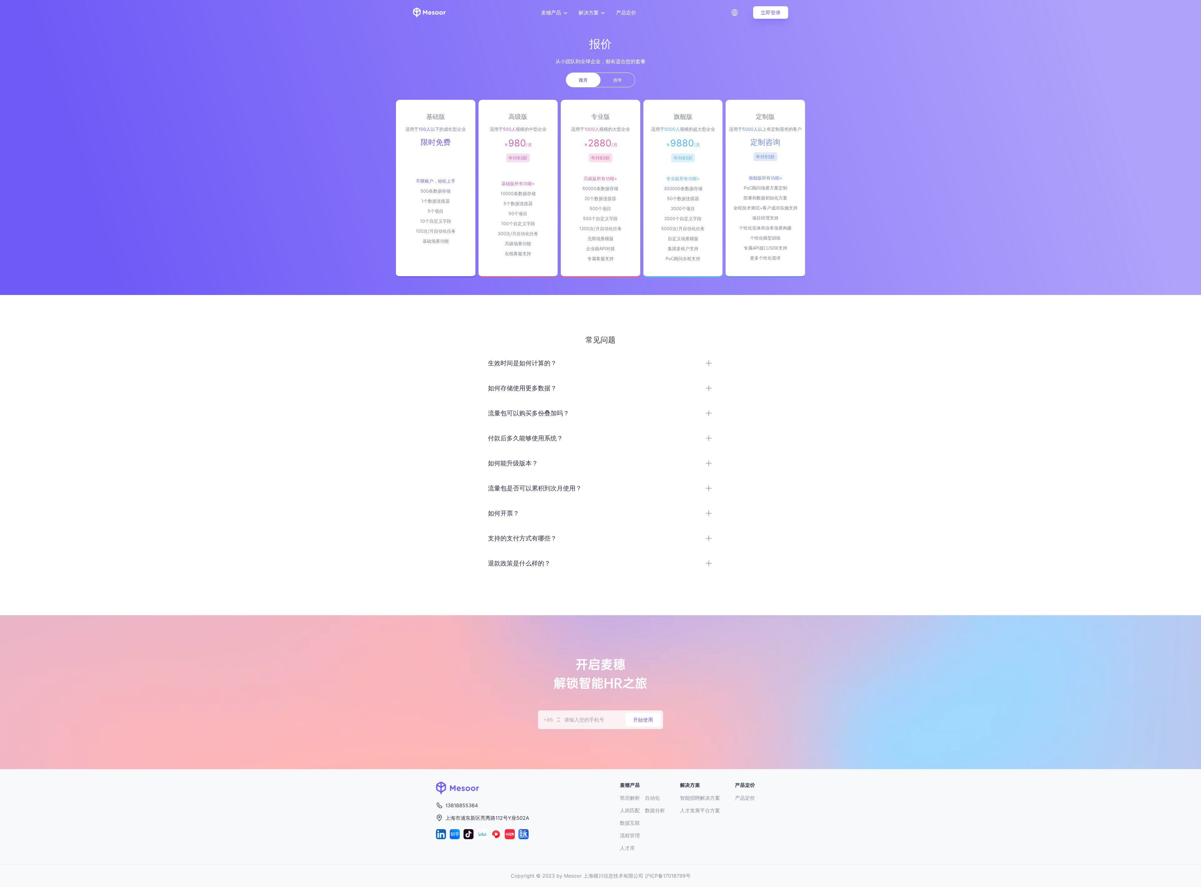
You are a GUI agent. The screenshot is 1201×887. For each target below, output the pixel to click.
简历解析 (630, 798)
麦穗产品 (551, 12)
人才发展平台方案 (700, 810)
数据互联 (630, 823)
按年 (617, 80)
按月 (583, 80)
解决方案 (589, 12)
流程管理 (630, 835)
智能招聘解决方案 (700, 798)
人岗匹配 (630, 810)
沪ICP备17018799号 (668, 876)
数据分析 (655, 810)
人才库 (627, 848)
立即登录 (771, 12)
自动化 (652, 798)
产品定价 (626, 12)
